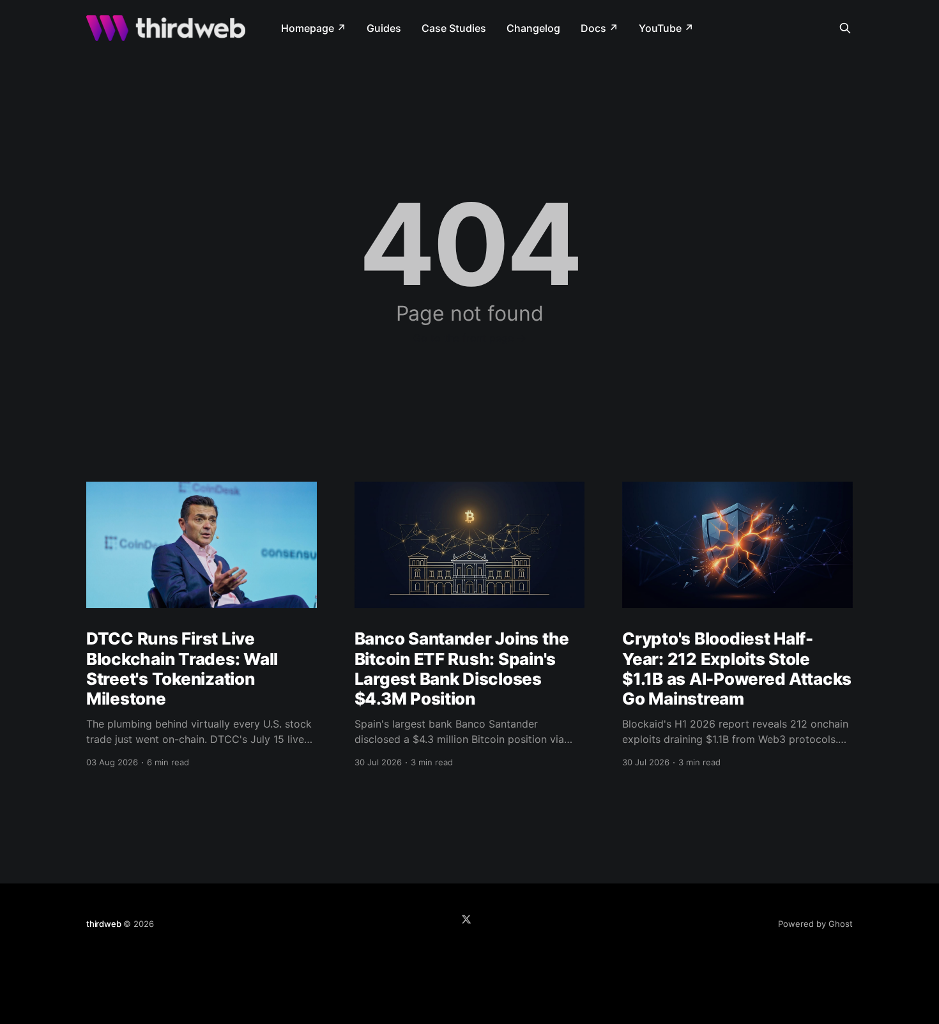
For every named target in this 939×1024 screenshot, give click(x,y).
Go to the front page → (469, 338)
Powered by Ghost (815, 924)
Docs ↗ (599, 28)
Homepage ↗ (313, 28)
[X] (466, 919)
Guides (384, 28)
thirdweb (103, 924)
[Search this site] (845, 28)
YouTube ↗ (666, 28)
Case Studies (454, 28)
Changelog (533, 28)
